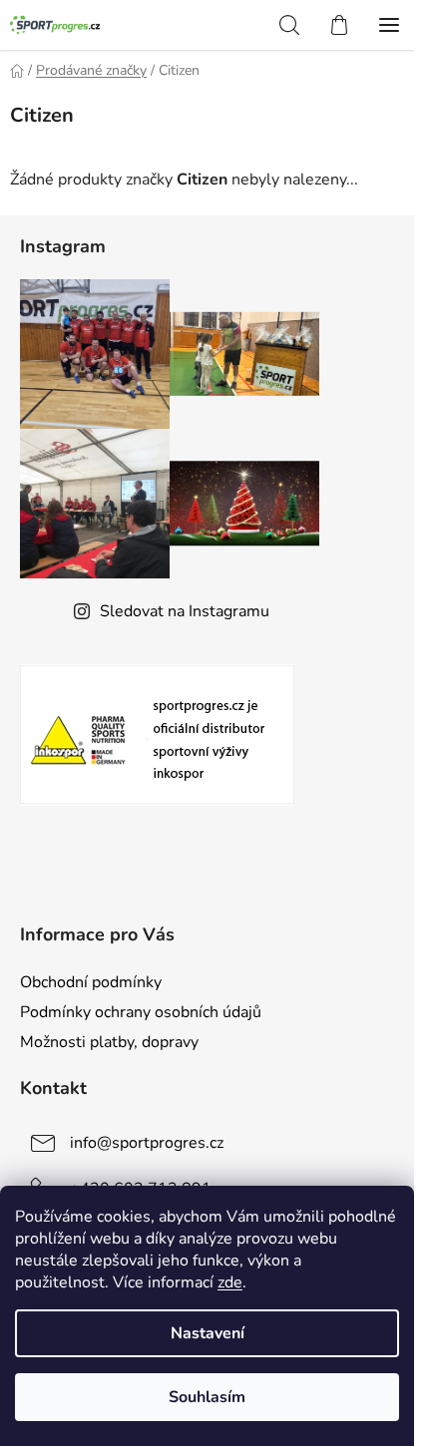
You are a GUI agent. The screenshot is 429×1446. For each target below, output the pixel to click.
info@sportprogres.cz (146, 1143)
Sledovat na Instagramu (184, 611)
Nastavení (207, 1333)
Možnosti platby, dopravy (109, 1042)
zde (229, 1282)
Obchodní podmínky (91, 982)
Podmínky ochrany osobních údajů (140, 1012)
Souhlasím (207, 1397)
